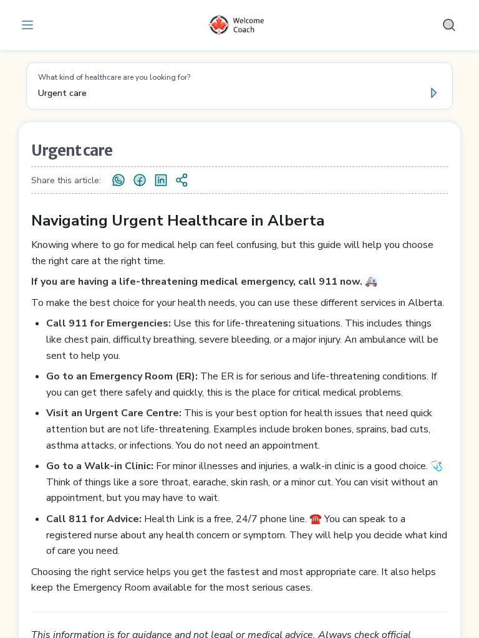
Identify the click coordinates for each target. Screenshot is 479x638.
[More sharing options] (182, 180)
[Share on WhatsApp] (118, 180)
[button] (239, 86)
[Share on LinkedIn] (161, 180)
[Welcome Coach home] (239, 24)
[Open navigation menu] (30, 25)
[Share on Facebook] (140, 180)
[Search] (449, 25)
